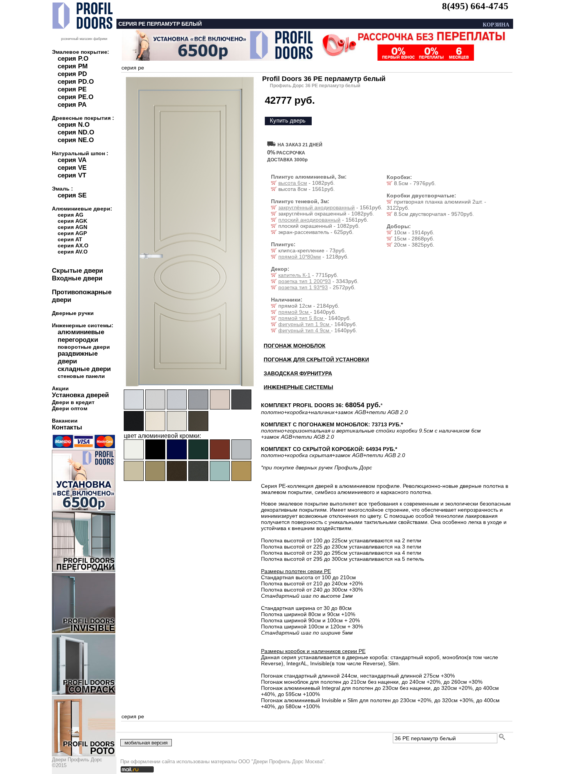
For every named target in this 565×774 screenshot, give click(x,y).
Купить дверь (288, 120)
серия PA (72, 104)
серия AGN (72, 227)
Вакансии (65, 421)
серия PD (72, 74)
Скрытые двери (77, 270)
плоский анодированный (309, 220)
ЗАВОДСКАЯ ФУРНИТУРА (298, 373)
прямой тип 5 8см (301, 318)
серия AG (70, 215)
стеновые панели (81, 376)
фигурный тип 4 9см (304, 330)
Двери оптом (69, 408)
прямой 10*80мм (299, 257)
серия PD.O (76, 81)
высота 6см (292, 183)
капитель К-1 (294, 275)
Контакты (67, 427)
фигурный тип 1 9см (304, 324)
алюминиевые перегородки (81, 335)
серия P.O (73, 58)
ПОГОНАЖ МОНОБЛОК (295, 346)
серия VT (72, 175)
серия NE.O (76, 140)
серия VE (72, 167)
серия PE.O (75, 97)
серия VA (72, 160)
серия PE (72, 89)
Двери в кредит (73, 402)
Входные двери (77, 278)
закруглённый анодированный (316, 207)
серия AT (70, 239)
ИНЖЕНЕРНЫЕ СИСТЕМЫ (298, 387)
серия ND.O (76, 132)
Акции (60, 388)
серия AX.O (73, 245)
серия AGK (72, 221)
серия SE (72, 195)
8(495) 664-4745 (475, 6)
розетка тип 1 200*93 (304, 281)
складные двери (84, 369)
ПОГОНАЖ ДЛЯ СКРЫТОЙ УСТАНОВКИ (316, 359)
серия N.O (74, 124)
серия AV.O (73, 252)
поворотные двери (84, 347)
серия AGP (72, 233)
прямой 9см (294, 312)
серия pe (132, 68)
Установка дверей (80, 395)
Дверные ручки (73, 313)
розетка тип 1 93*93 (303, 287)
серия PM (73, 66)
